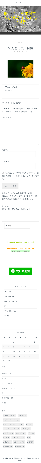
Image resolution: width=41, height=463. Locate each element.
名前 (5, 150)
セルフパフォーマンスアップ (13, 424)
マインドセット (9, 296)
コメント (6, 117)
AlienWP (20, 461)
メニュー (21, 3)
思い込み (6, 437)
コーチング (22, 415)
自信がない (7, 442)
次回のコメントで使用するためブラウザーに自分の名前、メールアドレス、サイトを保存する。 (20, 176)
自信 (28, 437)
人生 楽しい (26, 429)
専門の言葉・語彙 (10, 311)
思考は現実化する (18, 437)
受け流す (31, 433)
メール (6, 161)
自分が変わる (8, 446)
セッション (7, 292)
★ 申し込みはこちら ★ (20, 251)
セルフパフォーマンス (11, 420)
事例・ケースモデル (10, 301)
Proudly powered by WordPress (13, 458)
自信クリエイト (19, 442)
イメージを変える (9, 415)
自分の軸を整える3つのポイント (16, 207)
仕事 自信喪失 (21, 433)
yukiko (10, 91)
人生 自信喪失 (8, 433)
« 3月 (4, 367)
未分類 (6, 316)
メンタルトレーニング (11, 429)
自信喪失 (30, 442)
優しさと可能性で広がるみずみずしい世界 (20, 17)
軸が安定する (20, 446)
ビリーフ (29, 424)
